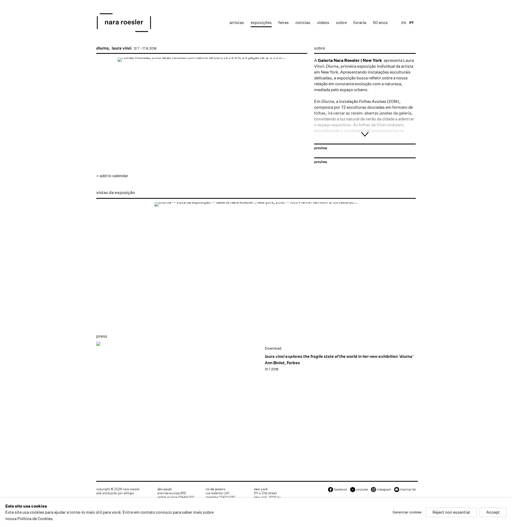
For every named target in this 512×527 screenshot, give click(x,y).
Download (273, 348)
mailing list (408, 489)
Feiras (283, 22)
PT (411, 23)
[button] (118, 155)
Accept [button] (493, 512)
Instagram (384, 489)
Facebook (340, 489)
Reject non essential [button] (451, 512)
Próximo (298, 138)
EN (403, 23)
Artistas (237, 22)
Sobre (341, 22)
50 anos (380, 22)
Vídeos (323, 22)
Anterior (106, 138)
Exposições (261, 22)
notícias (302, 22)
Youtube (362, 489)
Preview (320, 148)
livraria (359, 22)
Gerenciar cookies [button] (407, 512)
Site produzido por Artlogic (115, 493)
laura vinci (121, 48)
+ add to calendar (112, 175)
